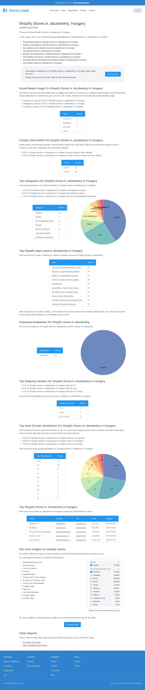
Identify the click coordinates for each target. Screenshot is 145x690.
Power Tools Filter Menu (62, 296)
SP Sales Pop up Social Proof (65, 292)
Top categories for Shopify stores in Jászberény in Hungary (49, 48)
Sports (38, 225)
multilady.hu (61, 528)
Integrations (73, 10)
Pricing (83, 10)
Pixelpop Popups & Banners (64, 304)
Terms (77, 666)
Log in (137, 10)
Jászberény (81, 524)
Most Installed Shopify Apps (35, 645)
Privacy (77, 661)
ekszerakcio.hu (62, 536)
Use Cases (54, 10)
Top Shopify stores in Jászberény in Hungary (42, 63)
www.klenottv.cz (63, 540)
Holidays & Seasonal (44, 237)
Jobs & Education (42, 233)
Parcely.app (57, 284)
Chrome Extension (81, 3)
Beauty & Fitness (42, 229)
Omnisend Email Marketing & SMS (66, 267)
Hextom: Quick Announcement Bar (67, 300)
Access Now (113, 74)
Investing (7, 666)
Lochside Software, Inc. (14, 683)
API (5, 675)
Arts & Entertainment (44, 221)
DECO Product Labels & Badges (65, 279)
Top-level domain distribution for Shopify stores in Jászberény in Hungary (55, 60)
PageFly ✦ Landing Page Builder (66, 271)
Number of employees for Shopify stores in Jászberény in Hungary (52, 54)
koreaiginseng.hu (63, 532)
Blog (53, 675)
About (53, 661)
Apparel (38, 212)
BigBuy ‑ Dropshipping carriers (65, 275)
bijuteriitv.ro (61, 524)
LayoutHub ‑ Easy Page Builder (65, 288)
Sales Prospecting (11, 661)
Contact (91, 10)
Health (38, 217)
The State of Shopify (32, 642)
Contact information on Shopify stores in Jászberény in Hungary (51, 45)
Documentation (33, 666)
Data (63, 10)
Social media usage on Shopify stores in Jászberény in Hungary (50, 42)
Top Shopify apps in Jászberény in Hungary (42, 51)
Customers (55, 670)
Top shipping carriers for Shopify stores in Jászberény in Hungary (51, 57)
